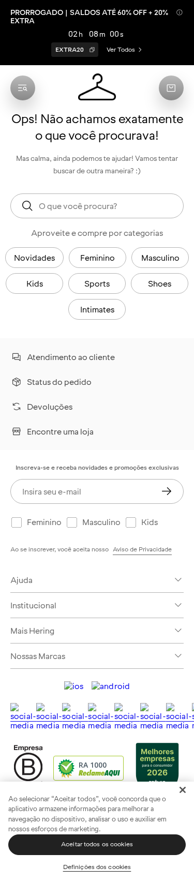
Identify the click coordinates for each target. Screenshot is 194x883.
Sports (97, 283)
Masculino (160, 257)
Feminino (97, 257)
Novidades (34, 257)
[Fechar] (182, 790)
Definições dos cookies (97, 867)
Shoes (159, 283)
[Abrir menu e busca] (22, 88)
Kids (34, 283)
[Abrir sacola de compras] (171, 88)
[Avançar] (166, 491)
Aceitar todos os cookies (97, 844)
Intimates (97, 309)
